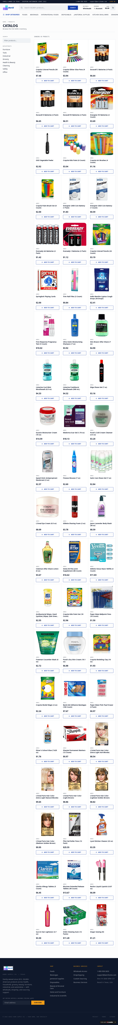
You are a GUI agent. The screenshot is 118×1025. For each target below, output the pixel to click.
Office (5, 72)
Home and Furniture (58, 992)
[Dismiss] (115, 1022)
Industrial (6, 56)
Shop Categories (12, 15)
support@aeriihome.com (106, 975)
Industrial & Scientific (58, 996)
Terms (104, 1016)
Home (4, 21)
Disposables (66, 15)
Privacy (95, 1016)
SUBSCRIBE (38, 1003)
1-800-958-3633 (103, 971)
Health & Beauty (9, 62)
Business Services (80, 982)
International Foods (50, 15)
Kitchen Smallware (100, 15)
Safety (5, 69)
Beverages (34, 15)
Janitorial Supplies (82, 15)
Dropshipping (79, 975)
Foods (24, 15)
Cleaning (6, 66)
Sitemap (112, 1016)
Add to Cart (49, 81)
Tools (5, 53)
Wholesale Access (80, 971)
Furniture (6, 49)
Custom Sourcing (80, 979)
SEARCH (73, 8)
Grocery (6, 59)
